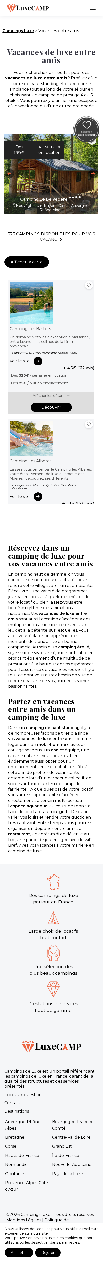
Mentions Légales (23, 1220)
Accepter (19, 1252)
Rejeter (48, 1252)
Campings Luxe (18, 30)
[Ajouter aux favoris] (89, 285)
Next (93, 174)
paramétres (69, 1242)
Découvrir (52, 407)
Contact (12, 1102)
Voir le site (20, 361)
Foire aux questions (24, 1094)
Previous (9, 174)
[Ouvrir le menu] (93, 8)
